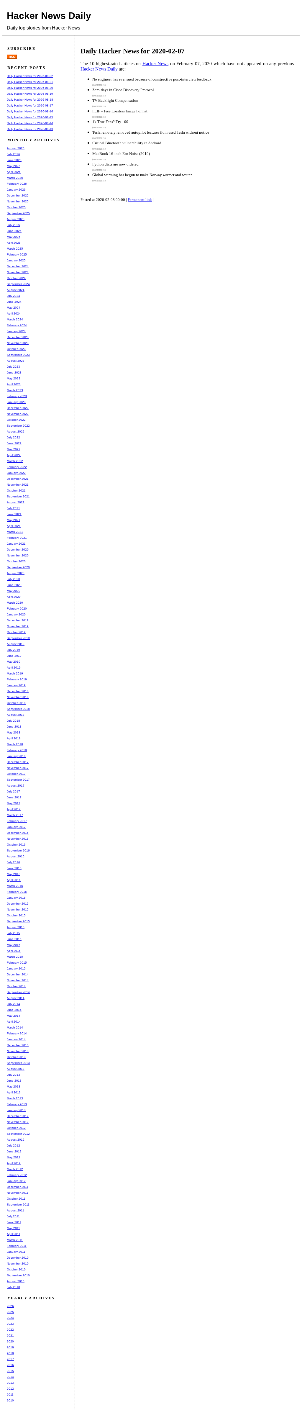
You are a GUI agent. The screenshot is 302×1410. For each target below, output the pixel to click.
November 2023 (18, 343)
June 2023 (14, 372)
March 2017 (15, 815)
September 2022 (18, 425)
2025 (10, 1312)
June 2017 (14, 797)
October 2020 (16, 561)
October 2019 (16, 632)
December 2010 (18, 1257)
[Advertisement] (190, 228)
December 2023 (18, 337)
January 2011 (16, 1251)
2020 (10, 1341)
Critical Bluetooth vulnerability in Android (126, 143)
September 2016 (18, 850)
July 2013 (13, 1074)
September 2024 (18, 284)
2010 (10, 1400)
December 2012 (18, 1116)
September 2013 (18, 1063)
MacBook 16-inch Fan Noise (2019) (121, 153)
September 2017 (18, 779)
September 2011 (18, 1204)
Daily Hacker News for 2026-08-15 (30, 117)
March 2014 (15, 1027)
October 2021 (16, 490)
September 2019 (18, 638)
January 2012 (16, 1181)
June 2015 (14, 939)
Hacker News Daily (49, 15)
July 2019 (13, 649)
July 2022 (13, 437)
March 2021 (15, 531)
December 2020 (18, 549)
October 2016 (16, 844)
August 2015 (15, 927)
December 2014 (18, 974)
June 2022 (14, 443)
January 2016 (16, 897)
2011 (10, 1394)
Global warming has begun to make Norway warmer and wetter (142, 175)
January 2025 (16, 260)
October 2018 (16, 703)
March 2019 (15, 673)
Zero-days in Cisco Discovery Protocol (123, 90)
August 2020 (15, 573)
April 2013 (14, 1092)
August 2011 (15, 1210)
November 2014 (18, 980)
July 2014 (13, 1003)
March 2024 (15, 319)
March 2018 (15, 744)
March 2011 (15, 1240)
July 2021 (13, 508)
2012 (10, 1388)
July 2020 (13, 579)
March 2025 (15, 248)
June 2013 (14, 1080)
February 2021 (17, 537)
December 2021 (18, 478)
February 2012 (17, 1175)
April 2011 (13, 1234)
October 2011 (16, 1198)
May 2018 (13, 732)
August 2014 (15, 998)
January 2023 (16, 402)
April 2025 (14, 242)
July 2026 (13, 154)
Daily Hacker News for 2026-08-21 (30, 81)
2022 (10, 1329)
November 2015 (18, 909)
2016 (10, 1365)
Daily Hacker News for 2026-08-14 (30, 123)
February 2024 (17, 325)
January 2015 (16, 968)
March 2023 (15, 390)
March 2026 (15, 177)
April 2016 (14, 880)
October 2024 (16, 278)
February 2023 (17, 396)
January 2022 (16, 472)
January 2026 (16, 189)
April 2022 (14, 455)
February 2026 (17, 183)
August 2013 (15, 1068)
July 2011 (13, 1216)
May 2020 (13, 590)
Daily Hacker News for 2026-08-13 (30, 129)
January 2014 (16, 1039)
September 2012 (18, 1133)
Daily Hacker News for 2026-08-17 (30, 105)
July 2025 (13, 225)
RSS (12, 56)
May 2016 (13, 874)
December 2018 (18, 691)
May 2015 (13, 944)
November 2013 (18, 1051)
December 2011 (17, 1186)
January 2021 (16, 543)
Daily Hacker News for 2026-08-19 (30, 93)
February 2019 (17, 679)
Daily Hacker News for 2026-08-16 (30, 111)
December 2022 (18, 408)
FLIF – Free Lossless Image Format (119, 111)
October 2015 (16, 915)
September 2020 (18, 567)
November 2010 (18, 1263)
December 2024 (18, 266)
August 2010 (15, 1281)
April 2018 (14, 738)
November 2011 (17, 1192)
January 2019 (16, 685)
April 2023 (14, 384)
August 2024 (15, 290)
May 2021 (13, 520)
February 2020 (17, 608)
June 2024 (14, 301)
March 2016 (15, 885)
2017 (10, 1359)
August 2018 (15, 714)
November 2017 (18, 767)
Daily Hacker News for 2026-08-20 (30, 87)
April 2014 (14, 1021)
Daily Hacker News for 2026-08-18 (30, 99)
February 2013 (17, 1104)
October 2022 (16, 419)
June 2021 (14, 514)
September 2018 (18, 708)
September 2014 (18, 992)
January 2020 (16, 614)
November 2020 (18, 555)
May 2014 (13, 1015)
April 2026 (14, 171)
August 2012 (15, 1139)
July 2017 (13, 791)
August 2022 (15, 431)
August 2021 (15, 502)
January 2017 (16, 826)
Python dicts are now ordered (115, 164)
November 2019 (18, 626)
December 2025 (18, 195)
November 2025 (18, 201)
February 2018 (17, 750)
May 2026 (13, 166)
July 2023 (13, 366)
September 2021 (18, 496)
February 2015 (17, 962)
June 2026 (14, 160)
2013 (10, 1382)
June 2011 (14, 1222)
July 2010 (13, 1287)
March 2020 (15, 602)
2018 (10, 1353)
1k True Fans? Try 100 (110, 121)
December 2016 (18, 832)
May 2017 (13, 803)
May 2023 (13, 378)
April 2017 (14, 809)
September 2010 (18, 1275)
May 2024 (13, 307)
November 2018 (18, 697)
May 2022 (13, 449)
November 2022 (18, 413)
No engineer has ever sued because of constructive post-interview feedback (151, 79)
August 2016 (15, 856)
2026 (10, 1306)
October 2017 (16, 773)
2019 (10, 1347)
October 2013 (16, 1057)
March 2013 (15, 1098)
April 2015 (14, 950)
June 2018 (14, 726)
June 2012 (14, 1151)
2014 (10, 1376)
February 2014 (17, 1033)
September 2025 (18, 213)
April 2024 (14, 313)
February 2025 (17, 254)
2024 (10, 1317)
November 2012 (18, 1122)
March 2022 (15, 461)
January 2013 (16, 1110)
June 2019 (14, 655)
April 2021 (14, 526)
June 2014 (14, 1009)
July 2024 (13, 295)
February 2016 (17, 891)
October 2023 (16, 349)
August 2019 (15, 644)
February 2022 (17, 467)
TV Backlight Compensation (115, 100)
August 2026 (15, 148)
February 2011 (17, 1245)
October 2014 (16, 986)
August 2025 (15, 219)
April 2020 (14, 596)
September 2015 (18, 921)
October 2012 (16, 1127)
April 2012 (14, 1163)
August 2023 (15, 360)
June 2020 (14, 585)
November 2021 (18, 484)
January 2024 (16, 331)
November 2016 (18, 838)
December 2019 (18, 620)
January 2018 (16, 756)
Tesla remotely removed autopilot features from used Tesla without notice (150, 132)
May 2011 (13, 1228)
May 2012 (13, 1157)
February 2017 (17, 821)
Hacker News (155, 63)
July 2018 (13, 720)
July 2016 (13, 862)
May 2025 (13, 236)
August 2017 (15, 785)
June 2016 (14, 868)
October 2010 (16, 1269)
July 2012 (13, 1145)
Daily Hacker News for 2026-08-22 (30, 76)
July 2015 (13, 933)
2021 (10, 1335)
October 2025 (16, 207)
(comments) (99, 84)
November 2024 (18, 272)
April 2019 (14, 667)
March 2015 (15, 956)
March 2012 (15, 1169)
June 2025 (14, 230)
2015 (10, 1371)
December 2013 (18, 1045)
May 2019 (13, 661)
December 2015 (18, 903)
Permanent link (140, 199)
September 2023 (18, 354)
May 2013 (13, 1086)
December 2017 (18, 762)
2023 (10, 1323)
